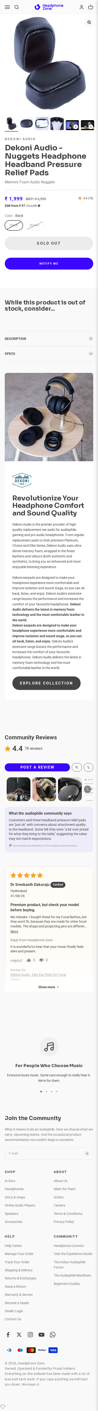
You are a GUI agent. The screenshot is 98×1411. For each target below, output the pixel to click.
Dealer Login (14, 1311)
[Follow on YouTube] (41, 1334)
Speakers (11, 1214)
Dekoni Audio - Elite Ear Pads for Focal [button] (38, 975)
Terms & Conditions (68, 1214)
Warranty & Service (19, 1295)
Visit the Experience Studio (73, 1254)
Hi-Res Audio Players (20, 1205)
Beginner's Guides (67, 1284)
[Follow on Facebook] (8, 1334)
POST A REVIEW (37, 767)
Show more (46, 987)
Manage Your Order (19, 1254)
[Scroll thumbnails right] (87, 789)
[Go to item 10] (87, 126)
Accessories (13, 1222)
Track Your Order (17, 1262)
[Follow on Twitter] (19, 1334)
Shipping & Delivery (19, 1270)
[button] (80, 198)
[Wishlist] (3, 1407)
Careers (59, 1205)
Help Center (13, 1246)
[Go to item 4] (57, 124)
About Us (60, 1181)
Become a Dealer (17, 1303)
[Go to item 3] (42, 124)
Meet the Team (64, 1189)
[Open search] (77, 767)
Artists (59, 1197)
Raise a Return (15, 1286)
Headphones (14, 1189)
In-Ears (10, 1181)
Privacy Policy (64, 1222)
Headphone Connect (69, 1246)
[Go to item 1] (11, 124)
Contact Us (13, 1319)
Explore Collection (46, 683)
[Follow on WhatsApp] (52, 1334)
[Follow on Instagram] (30, 1334)
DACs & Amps (15, 1197)
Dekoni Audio (20, 139)
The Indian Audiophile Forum (69, 1264)
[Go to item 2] (26, 124)
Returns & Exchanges (20, 1278)
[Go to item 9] (72, 126)
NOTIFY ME (49, 263)
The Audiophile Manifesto (72, 1275)
